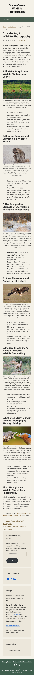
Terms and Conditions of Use (22, 662)
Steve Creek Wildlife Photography (17, 8)
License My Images (13, 626)
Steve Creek (15, 614)
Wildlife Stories (12, 27)
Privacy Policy (6, 662)
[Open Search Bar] (29, 19)
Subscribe (12, 560)
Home (4, 27)
